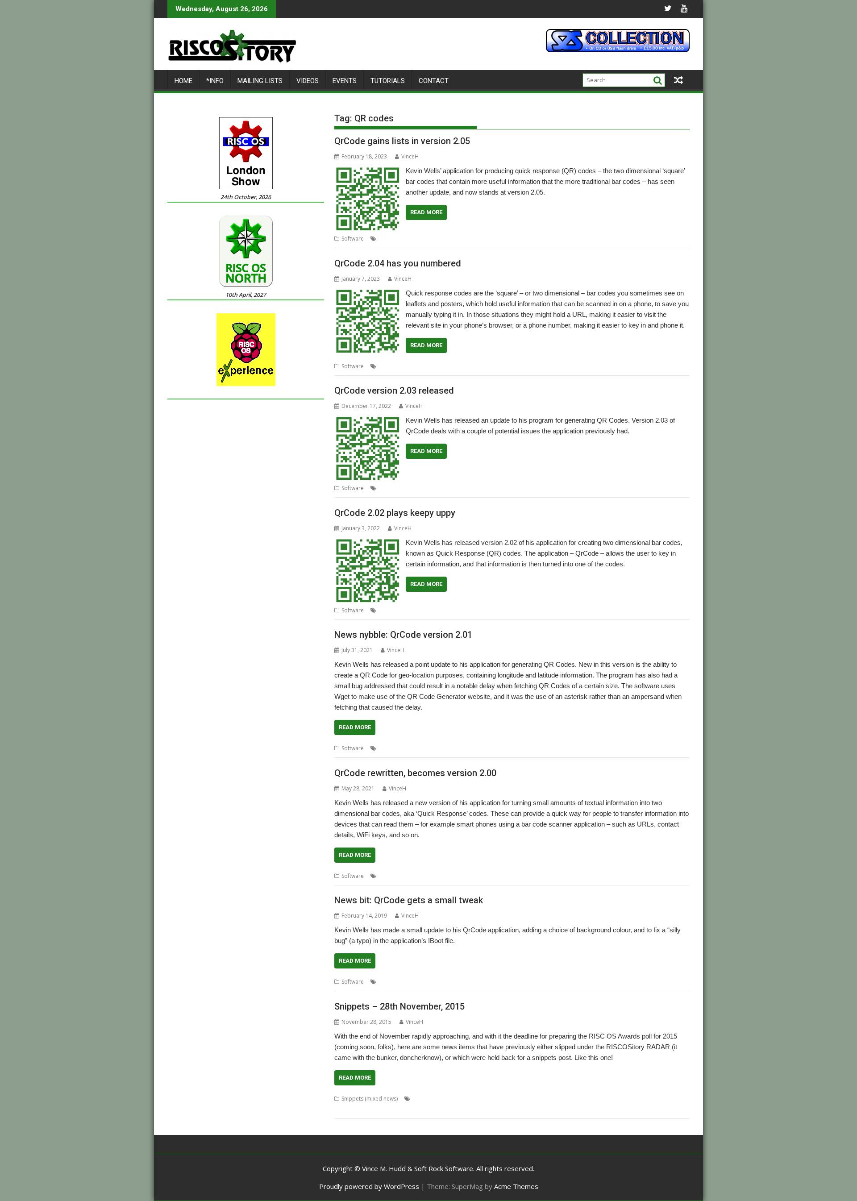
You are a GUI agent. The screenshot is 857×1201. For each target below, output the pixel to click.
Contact (434, 81)
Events (345, 81)
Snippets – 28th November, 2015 (399, 1006)
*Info (215, 81)
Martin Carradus (445, 1109)
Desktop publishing (587, 1098)
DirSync (624, 1098)
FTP (661, 1098)
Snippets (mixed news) (369, 1098)
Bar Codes (392, 610)
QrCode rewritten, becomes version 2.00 (415, 773)
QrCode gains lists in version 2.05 (402, 141)
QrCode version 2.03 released (394, 390)
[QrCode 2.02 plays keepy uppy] (367, 542)
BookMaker (426, 1098)
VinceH (410, 156)
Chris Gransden (464, 1098)
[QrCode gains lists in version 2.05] (367, 170)
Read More (426, 212)
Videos (307, 81)
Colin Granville (506, 1098)
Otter (530, 1109)
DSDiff (645, 1098)
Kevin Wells (393, 238)
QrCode (471, 238)
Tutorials (387, 81)
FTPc (675, 1098)
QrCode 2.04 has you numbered (397, 263)
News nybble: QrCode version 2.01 (403, 634)
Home (183, 81)
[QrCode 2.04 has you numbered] (367, 293)
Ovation (551, 1109)
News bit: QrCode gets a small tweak (408, 900)
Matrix (477, 1109)
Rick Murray (631, 1109)
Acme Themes (516, 1186)
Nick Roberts (504, 1109)
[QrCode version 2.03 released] (367, 420)
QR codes (445, 238)
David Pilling (543, 1098)
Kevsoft (419, 238)
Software (352, 238)
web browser (666, 1109)
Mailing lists (260, 81)
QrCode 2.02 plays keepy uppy (394, 512)
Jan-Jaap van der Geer (361, 1109)
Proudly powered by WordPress (369, 1186)
